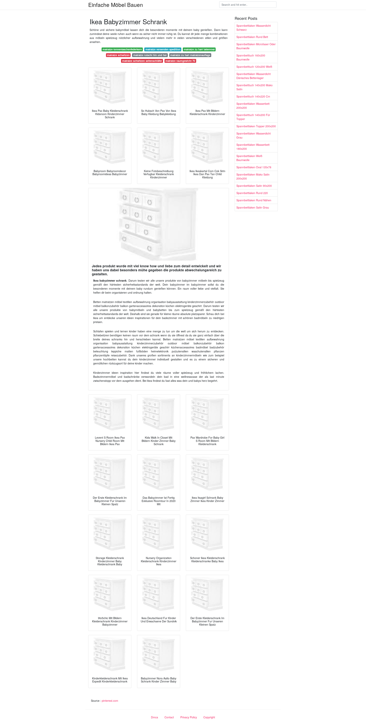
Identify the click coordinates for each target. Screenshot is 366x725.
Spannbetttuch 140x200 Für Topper (253, 117)
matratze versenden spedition (162, 49)
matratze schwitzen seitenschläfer (142, 61)
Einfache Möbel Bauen (115, 4)
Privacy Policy (188, 717)
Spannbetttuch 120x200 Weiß (254, 66)
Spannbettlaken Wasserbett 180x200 (253, 147)
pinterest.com (110, 700)
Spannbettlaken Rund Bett (252, 37)
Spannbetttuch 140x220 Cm (253, 96)
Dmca (154, 717)
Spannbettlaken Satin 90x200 (254, 186)
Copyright (209, 717)
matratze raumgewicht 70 (180, 61)
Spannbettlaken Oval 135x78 (253, 167)
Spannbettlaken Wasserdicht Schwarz (253, 27)
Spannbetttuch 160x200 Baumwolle (250, 57)
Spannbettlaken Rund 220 (252, 193)
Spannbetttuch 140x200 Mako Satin (254, 87)
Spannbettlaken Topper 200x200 (256, 126)
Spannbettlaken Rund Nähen (253, 200)
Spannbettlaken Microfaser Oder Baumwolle (256, 46)
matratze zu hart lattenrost (199, 49)
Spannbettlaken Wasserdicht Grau (253, 135)
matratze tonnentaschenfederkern (122, 49)
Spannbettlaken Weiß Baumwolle (249, 158)
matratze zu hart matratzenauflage (190, 55)
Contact (169, 717)
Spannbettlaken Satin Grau (252, 207)
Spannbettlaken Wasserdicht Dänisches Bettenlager (253, 76)
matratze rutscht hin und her (150, 55)
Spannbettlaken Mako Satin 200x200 (253, 176)
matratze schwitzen (118, 55)
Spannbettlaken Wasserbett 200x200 (253, 106)
